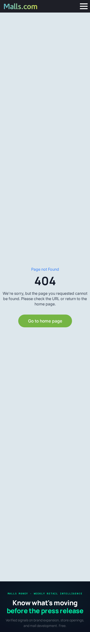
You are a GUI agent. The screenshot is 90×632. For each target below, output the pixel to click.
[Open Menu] (84, 6)
